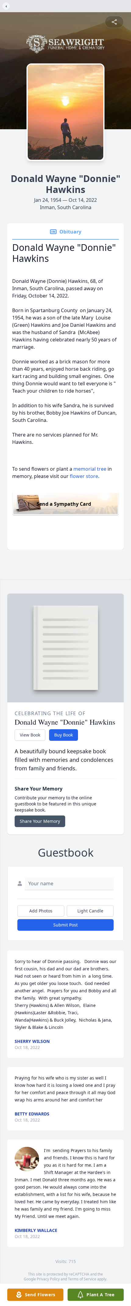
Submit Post (65, 925)
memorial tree (89, 469)
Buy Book (63, 735)
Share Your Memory (40, 821)
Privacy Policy (48, 1279)
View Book (30, 735)
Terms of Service (82, 1279)
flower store (84, 476)
